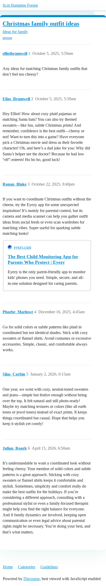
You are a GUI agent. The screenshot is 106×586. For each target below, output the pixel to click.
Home (8, 567)
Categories (26, 567)
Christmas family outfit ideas (41, 23)
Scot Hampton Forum (20, 5)
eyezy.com (22, 247)
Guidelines (49, 567)
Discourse (31, 579)
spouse (7, 38)
